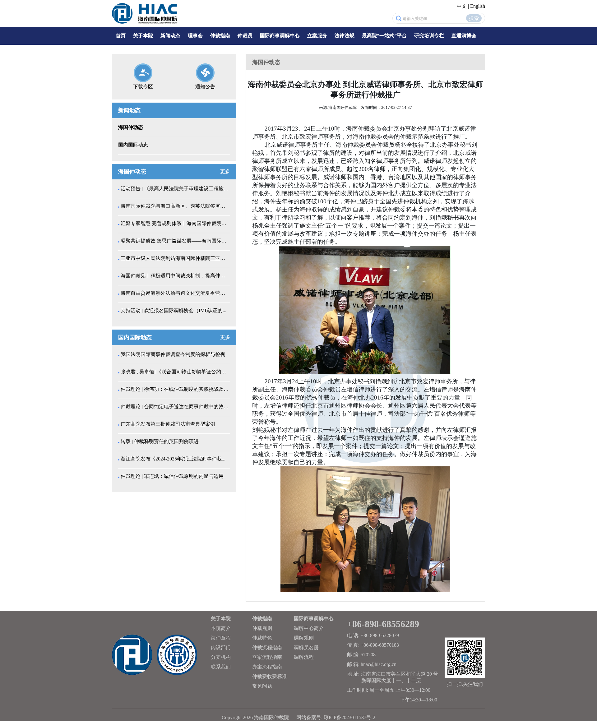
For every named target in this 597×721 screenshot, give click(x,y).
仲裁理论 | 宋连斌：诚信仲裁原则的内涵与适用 (172, 476)
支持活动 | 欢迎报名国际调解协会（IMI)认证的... (173, 310)
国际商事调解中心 (280, 35)
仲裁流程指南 (267, 647)
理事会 (195, 35)
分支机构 (221, 657)
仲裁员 (245, 35)
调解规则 (304, 637)
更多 (225, 171)
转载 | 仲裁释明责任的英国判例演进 (160, 441)
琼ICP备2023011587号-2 (349, 717)
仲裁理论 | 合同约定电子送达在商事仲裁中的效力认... (175, 406)
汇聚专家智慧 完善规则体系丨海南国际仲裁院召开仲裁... (175, 223)
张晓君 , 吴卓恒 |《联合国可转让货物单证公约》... (175, 371)
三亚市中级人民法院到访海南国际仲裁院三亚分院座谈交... (175, 258)
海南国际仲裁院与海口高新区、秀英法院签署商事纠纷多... (175, 206)
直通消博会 (463, 35)
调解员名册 (306, 647)
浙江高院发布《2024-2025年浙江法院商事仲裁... (173, 458)
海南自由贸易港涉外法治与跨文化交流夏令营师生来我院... (175, 293)
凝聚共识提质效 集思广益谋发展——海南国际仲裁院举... (175, 240)
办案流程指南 (267, 666)
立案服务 (317, 35)
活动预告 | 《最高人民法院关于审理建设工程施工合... (175, 188)
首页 (121, 35)
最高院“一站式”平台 (384, 35)
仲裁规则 (262, 628)
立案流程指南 (267, 657)
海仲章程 (221, 637)
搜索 (474, 18)
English (477, 6)
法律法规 (344, 35)
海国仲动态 (130, 127)
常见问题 (262, 686)
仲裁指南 (220, 35)
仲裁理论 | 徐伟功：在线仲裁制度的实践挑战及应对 (175, 389)
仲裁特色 (262, 637)
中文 (462, 6)
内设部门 (221, 647)
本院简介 (221, 628)
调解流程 (304, 657)
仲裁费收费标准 (269, 676)
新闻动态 (170, 35)
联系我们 (221, 666)
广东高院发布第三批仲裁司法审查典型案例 (168, 424)
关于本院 (143, 35)
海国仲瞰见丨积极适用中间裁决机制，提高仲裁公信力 (175, 275)
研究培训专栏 (429, 35)
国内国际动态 (133, 144)
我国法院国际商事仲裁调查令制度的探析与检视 (173, 354)
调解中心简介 (309, 628)
